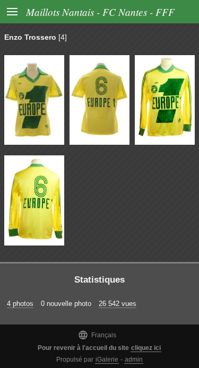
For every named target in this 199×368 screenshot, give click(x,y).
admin (134, 359)
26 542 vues (117, 304)
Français (97, 335)
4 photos (20, 304)
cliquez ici (146, 348)
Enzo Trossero (30, 37)
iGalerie (107, 359)
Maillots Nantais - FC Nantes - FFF (100, 12)
